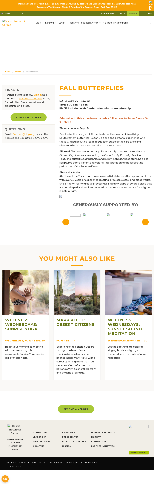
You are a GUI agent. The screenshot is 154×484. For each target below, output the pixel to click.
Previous (65, 222)
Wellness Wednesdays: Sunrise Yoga (21, 324)
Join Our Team (41, 441)
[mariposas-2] (60, 196)
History (96, 437)
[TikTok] (138, 463)
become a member (30, 98)
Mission (66, 446)
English (6, 13)
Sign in (38, 94)
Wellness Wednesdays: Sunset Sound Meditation (125, 327)
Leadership (39, 437)
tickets (120, 13)
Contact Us (40, 432)
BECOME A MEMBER (75, 409)
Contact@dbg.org (23, 134)
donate (133, 13)
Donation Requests (103, 432)
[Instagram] (129, 463)
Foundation (98, 441)
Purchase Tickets (28, 117)
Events (18, 72)
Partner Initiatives (103, 446)
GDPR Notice (92, 462)
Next (145, 222)
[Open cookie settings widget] (5, 479)
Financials (68, 432)
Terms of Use (15, 466)
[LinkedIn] (148, 463)
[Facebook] (120, 463)
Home (7, 72)
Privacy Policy (74, 462)
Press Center (70, 437)
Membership (107, 13)
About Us (38, 446)
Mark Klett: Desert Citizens (75, 322)
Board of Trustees (74, 441)
